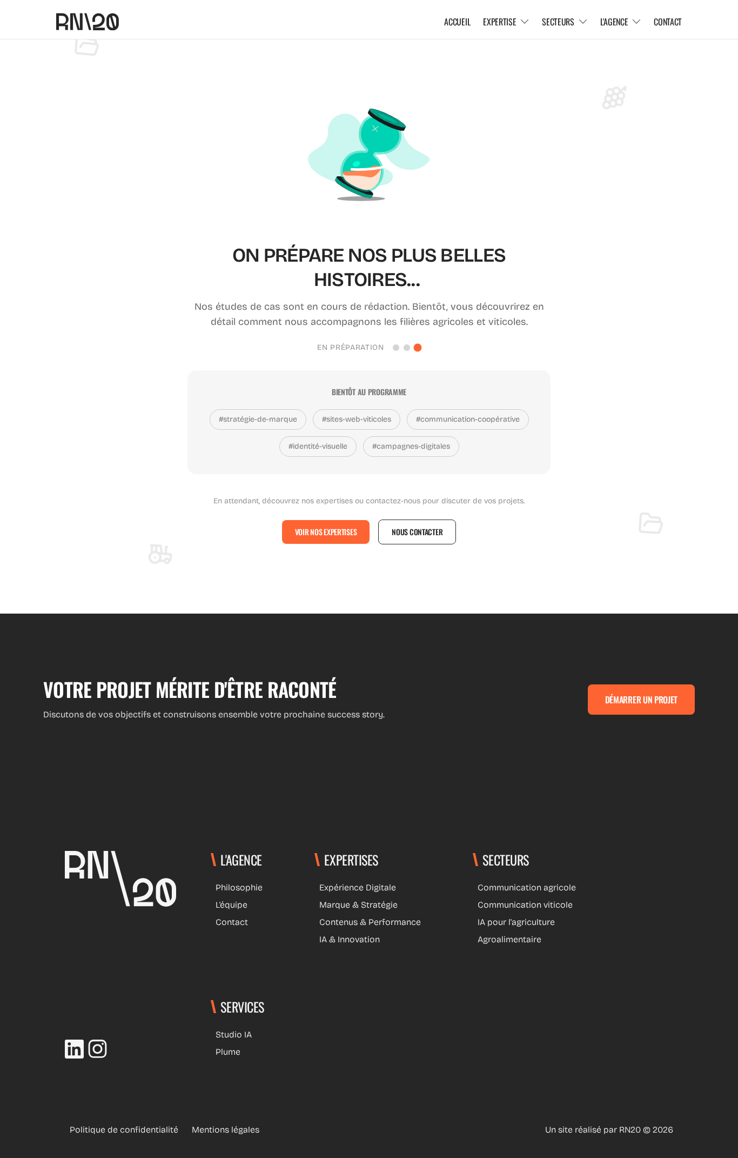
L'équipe (229, 905)
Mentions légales (223, 1129)
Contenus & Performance (367, 922)
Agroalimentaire (507, 939)
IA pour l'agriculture (514, 922)
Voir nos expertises (326, 531)
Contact (229, 922)
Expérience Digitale (355, 887)
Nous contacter (417, 531)
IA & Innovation (347, 939)
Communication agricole (524, 887)
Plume (225, 1052)
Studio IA (231, 1034)
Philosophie (237, 887)
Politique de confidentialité (121, 1129)
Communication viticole (523, 905)
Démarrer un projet (641, 699)
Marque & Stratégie (356, 905)
